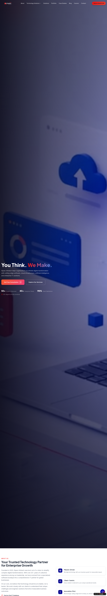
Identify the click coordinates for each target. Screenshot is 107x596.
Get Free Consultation (11, 282)
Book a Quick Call (99, 3)
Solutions (46, 3)
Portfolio (53, 3)
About (22, 3)
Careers (76, 3)
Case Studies (63, 3)
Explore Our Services (36, 282)
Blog (70, 3)
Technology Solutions (33, 3)
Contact (83, 3)
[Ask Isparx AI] (102, 591)
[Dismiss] (105, 594)
